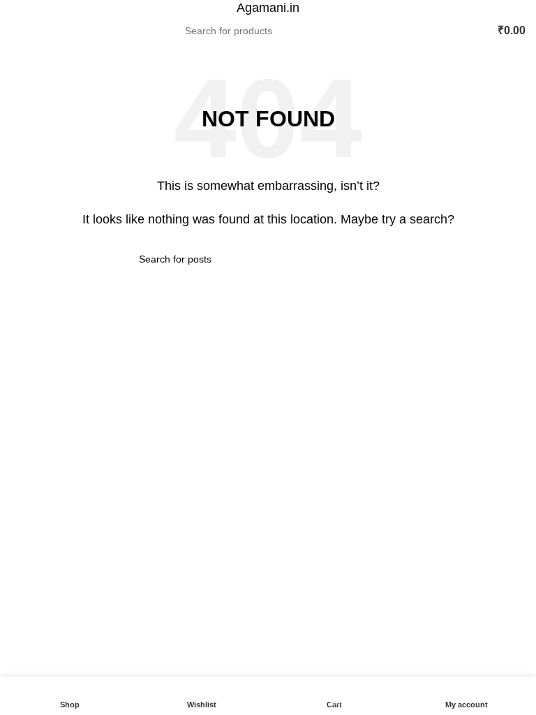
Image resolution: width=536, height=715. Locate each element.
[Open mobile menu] (16, 31)
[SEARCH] (347, 30)
